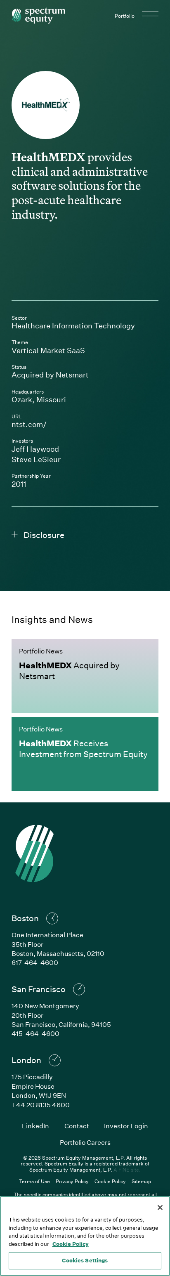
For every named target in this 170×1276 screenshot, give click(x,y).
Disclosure (44, 534)
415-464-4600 (35, 1033)
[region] (85, 1236)
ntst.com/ (77, 424)
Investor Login (126, 1125)
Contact (76, 1125)
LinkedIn (35, 1125)
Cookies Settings (85, 1260)
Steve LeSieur (36, 459)
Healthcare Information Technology (73, 325)
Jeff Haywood (35, 449)
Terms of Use (34, 1181)
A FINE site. (127, 1169)
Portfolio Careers (85, 1142)
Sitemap (141, 1181)
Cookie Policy (110, 1181)
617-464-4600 (35, 962)
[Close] (160, 1207)
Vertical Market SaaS (48, 350)
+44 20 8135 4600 (41, 1104)
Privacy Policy (72, 1181)
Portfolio (125, 16)
